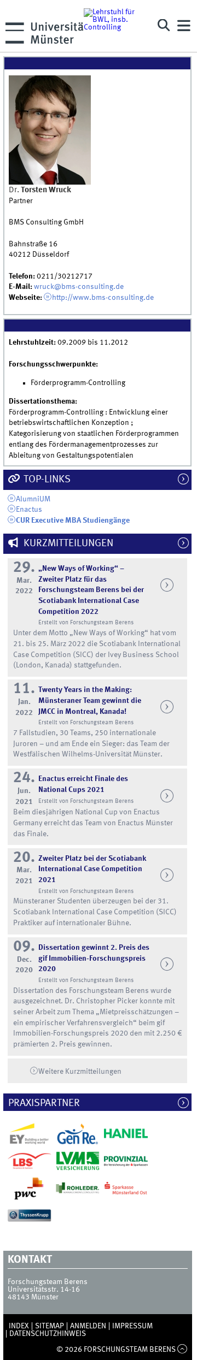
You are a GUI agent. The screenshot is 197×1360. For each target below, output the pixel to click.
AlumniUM (33, 499)
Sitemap (49, 1326)
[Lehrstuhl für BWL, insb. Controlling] (116, 26)
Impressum (132, 1326)
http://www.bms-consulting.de (103, 297)
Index (19, 1326)
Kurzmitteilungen (67, 543)
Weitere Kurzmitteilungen (79, 1071)
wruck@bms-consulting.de (79, 287)
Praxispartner (49, 1103)
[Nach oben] (182, 1349)
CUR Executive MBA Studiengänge (73, 520)
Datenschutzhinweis (47, 1334)
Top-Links (46, 479)
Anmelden (88, 1326)
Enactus (29, 509)
